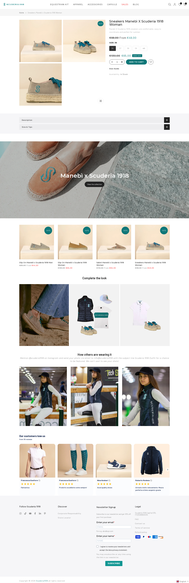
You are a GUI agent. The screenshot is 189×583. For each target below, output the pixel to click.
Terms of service (142, 528)
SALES (125, 4)
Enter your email (105, 522)
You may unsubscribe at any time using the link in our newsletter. (113, 555)
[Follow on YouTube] (30, 513)
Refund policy (141, 532)
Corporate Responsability (69, 513)
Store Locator (64, 518)
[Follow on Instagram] (20, 513)
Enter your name (105, 536)
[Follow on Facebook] (35, 513)
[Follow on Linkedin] (40, 513)
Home (21, 13)
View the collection (94, 184)
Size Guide (114, 68)
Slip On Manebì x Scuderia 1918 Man (36, 262)
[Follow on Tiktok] (25, 513)
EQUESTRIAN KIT (59, 4)
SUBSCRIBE (114, 563)
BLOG (136, 4)
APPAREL (78, 4)
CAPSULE (112, 4)
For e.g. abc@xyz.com (104, 531)
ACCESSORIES (95, 4)
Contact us (140, 523)
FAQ (137, 519)
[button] (182, 581)
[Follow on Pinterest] (45, 513)
